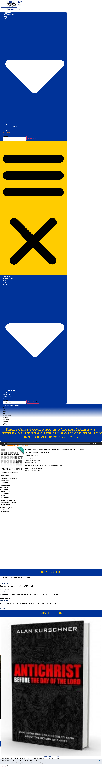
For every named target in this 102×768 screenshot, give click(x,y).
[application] (51, 443)
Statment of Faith (11, 127)
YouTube (5, 417)
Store (5, 19)
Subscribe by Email (13, 406)
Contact (8, 129)
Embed (26, 445)
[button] (4, 135)
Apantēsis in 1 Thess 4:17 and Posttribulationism (29, 594)
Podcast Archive (9, 15)
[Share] (7, 765)
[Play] (2, 443)
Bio (7, 125)
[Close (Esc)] (10, 765)
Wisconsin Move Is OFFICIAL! (17, 586)
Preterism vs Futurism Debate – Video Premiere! (28, 603)
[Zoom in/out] (1, 765)
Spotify (5, 411)
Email (4, 409)
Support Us (7, 13)
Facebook (6, 419)
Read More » (4, 583)
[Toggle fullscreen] (4, 765)
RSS (4, 413)
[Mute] (95, 443)
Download (20, 445)
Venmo (5, 423)
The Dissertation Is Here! (15, 577)
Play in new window (10, 445)
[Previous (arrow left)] (1, 767)
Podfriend (6, 425)
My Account (7, 131)
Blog (5, 17)
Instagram (6, 421)
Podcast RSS (7, 415)
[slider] (99, 443)
